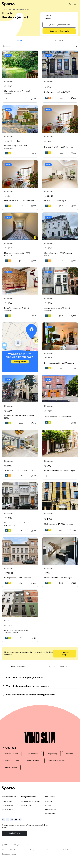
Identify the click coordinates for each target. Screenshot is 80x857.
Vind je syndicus (11, 767)
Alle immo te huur (11, 754)
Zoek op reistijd (32, 754)
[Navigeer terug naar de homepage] (8, 4)
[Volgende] (54, 666)
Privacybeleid (63, 850)
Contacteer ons (50, 809)
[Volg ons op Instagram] (3, 819)
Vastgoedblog (52, 754)
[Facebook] (7, 819)
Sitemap (5, 850)
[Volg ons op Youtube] (16, 819)
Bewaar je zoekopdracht (61, 25)
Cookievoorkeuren (9, 854)
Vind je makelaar (33, 760)
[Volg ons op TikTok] (20, 819)
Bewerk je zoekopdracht (59, 31)
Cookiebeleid (51, 850)
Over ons (48, 801)
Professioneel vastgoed (56, 760)
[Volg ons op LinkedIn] (11, 819)
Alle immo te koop (12, 760)
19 (50, 667)
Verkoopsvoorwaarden (36, 850)
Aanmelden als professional (30, 801)
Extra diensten (50, 813)
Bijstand (48, 805)
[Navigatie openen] (75, 4)
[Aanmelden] (69, 4)
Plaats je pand (7, 801)
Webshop (69, 754)
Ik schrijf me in (14, 833)
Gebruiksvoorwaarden (17, 850)
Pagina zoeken (26, 805)
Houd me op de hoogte (64, 653)
